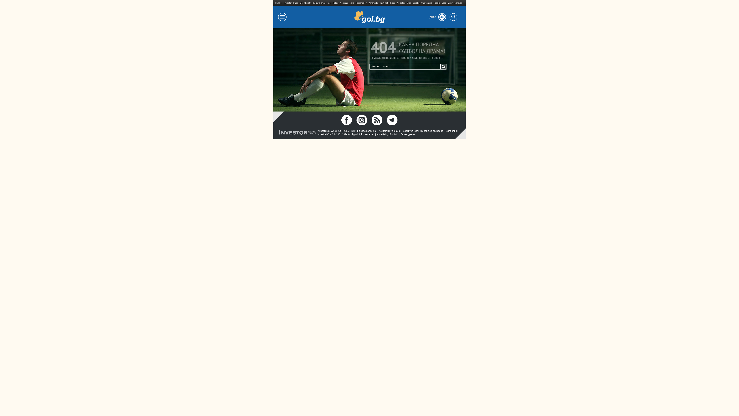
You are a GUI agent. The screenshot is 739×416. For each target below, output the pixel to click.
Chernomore (426, 3)
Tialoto (335, 3)
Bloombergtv (305, 3)
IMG (279, 3)
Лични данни (408, 134)
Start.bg (416, 3)
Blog (409, 3)
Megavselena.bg (455, 3)
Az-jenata (344, 3)
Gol (329, 3)
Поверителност (410, 131)
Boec (444, 3)
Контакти (384, 131)
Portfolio (394, 134)
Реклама (395, 131)
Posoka (437, 3)
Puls (352, 3)
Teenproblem (361, 3)
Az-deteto (401, 3)
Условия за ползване (431, 131)
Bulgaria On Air (319, 3)
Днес (436, 17)
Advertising (382, 134)
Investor (288, 3)
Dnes (295, 3)
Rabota (392, 3)
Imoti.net (384, 3)
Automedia (373, 3)
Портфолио (451, 131)
